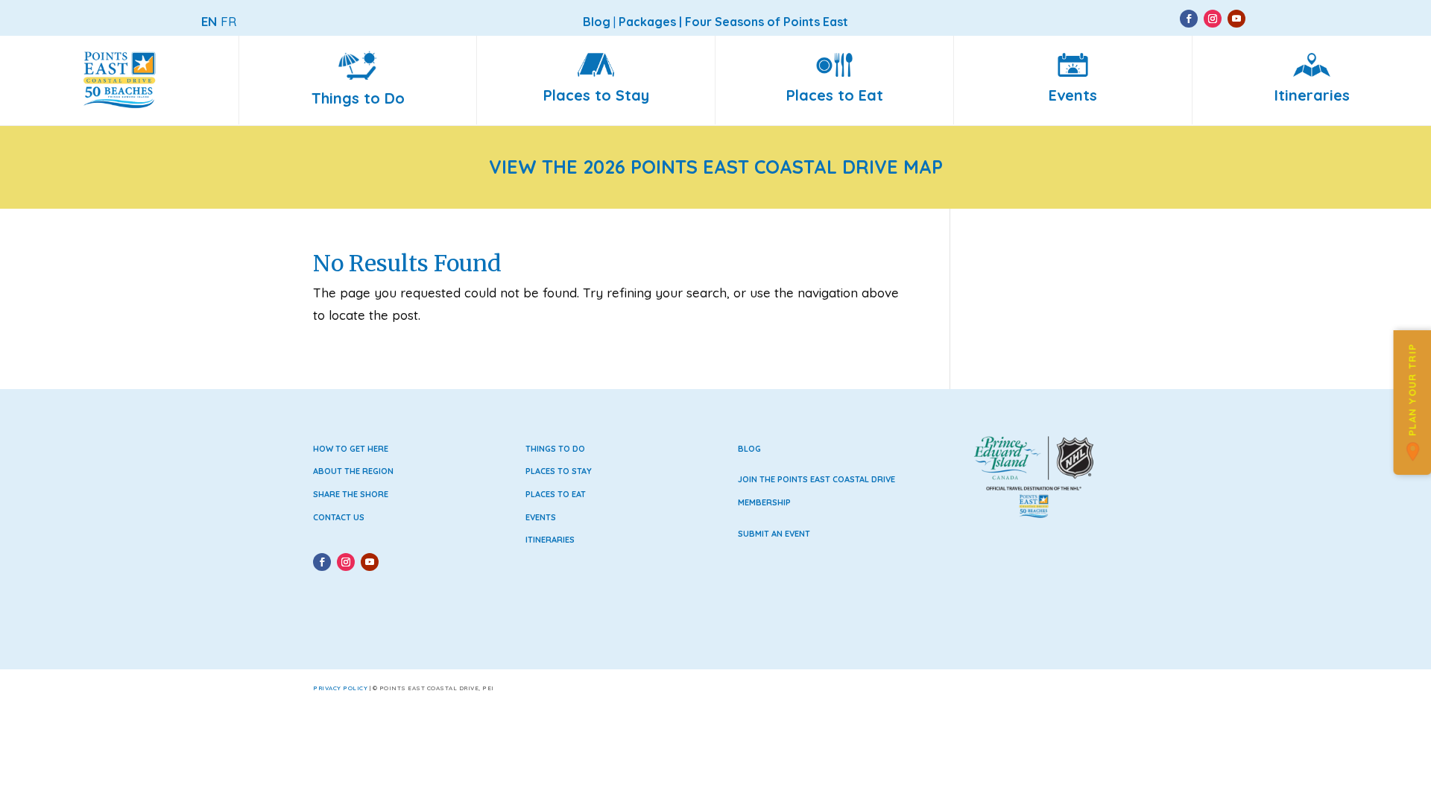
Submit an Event (774, 533)
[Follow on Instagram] (1213, 19)
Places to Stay (558, 471)
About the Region (353, 471)
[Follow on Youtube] (1236, 19)
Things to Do (555, 448)
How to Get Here (350, 448)
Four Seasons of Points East (766, 21)
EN (209, 21)
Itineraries (550, 539)
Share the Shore (350, 494)
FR (228, 21)
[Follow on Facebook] (1189, 19)
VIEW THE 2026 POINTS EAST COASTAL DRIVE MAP (716, 166)
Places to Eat (555, 494)
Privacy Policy (340, 688)
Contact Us (338, 517)
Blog (749, 448)
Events (540, 517)
